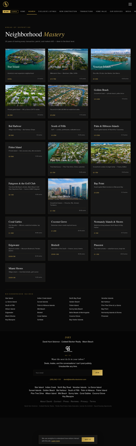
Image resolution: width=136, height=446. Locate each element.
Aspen (14, 11)
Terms (93, 401)
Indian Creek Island (44, 298)
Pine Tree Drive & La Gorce (111, 305)
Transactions (86, 11)
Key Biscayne (10, 319)
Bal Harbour (105, 302)
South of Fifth (10, 305)
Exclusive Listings (47, 11)
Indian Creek (50, 387)
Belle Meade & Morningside (79, 312)
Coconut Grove (74, 316)
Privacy (84, 401)
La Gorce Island (11, 302)
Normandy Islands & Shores (111, 312)
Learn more (55, 441)
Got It (88, 439)
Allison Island (10, 309)
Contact (57, 401)
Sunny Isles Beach (76, 309)
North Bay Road (75, 298)
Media (128, 11)
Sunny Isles (73, 393)
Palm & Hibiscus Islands (46, 305)
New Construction (68, 11)
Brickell (40, 312)
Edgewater (9, 312)
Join (97, 373)
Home (22, 11)
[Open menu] (130, 4)
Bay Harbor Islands (76, 319)
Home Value (101, 11)
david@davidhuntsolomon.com (75, 379)
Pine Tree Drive (37, 393)
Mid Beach (41, 309)
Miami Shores (10, 316)
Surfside (40, 319)
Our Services (116, 11)
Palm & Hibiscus (88, 390)
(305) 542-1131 (55, 379)
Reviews (75, 401)
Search (31, 11)
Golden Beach (74, 302)
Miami (6, 11)
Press (66, 401)
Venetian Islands (107, 298)
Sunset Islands (42, 302)
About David (46, 401)
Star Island (9, 298)
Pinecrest (104, 316)
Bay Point (104, 309)
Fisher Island (74, 305)
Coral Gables (42, 316)
